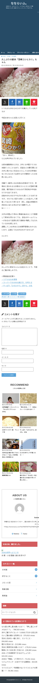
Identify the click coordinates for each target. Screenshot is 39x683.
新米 (5, 297)
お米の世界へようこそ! (10, 552)
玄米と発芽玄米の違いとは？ (13, 647)
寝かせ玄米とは (8, 644)
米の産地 (23, 293)
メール (5, 357)
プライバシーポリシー (23, 52)
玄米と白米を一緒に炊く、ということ (16, 638)
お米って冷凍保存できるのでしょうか (16, 653)
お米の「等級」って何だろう (13, 659)
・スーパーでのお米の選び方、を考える (17, 282)
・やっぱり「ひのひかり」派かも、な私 (17, 286)
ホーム (3, 52)
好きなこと (6, 576)
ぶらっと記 (6, 583)
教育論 (4, 596)
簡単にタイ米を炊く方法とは (13, 650)
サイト (4, 366)
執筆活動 (5, 589)
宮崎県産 (22, 297)
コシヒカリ (13, 297)
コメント (6, 326)
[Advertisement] (19, 29)
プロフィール (11, 52)
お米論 (15, 293)
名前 (4, 348)
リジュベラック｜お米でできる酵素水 (16, 662)
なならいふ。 (19, 3)
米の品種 (6, 293)
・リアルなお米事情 (9, 279)
